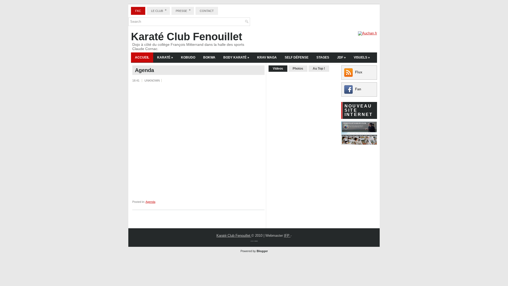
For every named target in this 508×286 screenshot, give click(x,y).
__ (256, 239)
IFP (287, 236)
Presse (183, 10)
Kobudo (188, 57)
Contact (207, 10)
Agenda (144, 70)
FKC (138, 10)
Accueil (142, 57)
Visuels (362, 57)
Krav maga (267, 57)
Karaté (165, 57)
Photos (298, 68)
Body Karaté (236, 57)
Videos (278, 68)
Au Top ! (319, 68)
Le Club (158, 10)
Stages (322, 57)
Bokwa (209, 57)
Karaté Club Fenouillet (186, 36)
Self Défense (297, 57)
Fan (358, 89)
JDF (341, 57)
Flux (358, 72)
